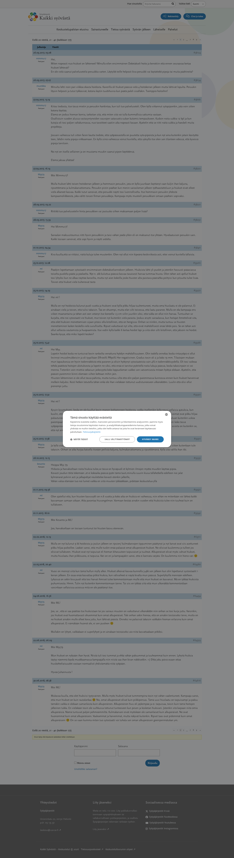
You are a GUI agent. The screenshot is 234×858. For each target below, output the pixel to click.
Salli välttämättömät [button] (117, 439)
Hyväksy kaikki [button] (150, 439)
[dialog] (117, 429)
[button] (79, 439)
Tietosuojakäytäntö (91, 432)
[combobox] (166, 414)
